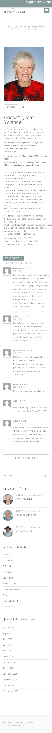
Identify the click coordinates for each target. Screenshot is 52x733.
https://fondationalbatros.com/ (21, 234)
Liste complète (26, 458)
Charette (7, 555)
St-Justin (7, 595)
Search (45, 475)
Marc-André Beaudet (23, 351)
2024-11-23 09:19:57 (19, 271)
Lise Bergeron (20, 385)
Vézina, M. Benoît (24, 531)
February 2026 (9, 662)
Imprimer (11, 107)
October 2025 (9, 685)
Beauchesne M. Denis (26, 515)
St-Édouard (8, 578)
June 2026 (7, 639)
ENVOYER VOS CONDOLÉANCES (18, 263)
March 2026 (8, 656)
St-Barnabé (8, 566)
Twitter (23, 107)
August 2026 (8, 627)
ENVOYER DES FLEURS (14, 268)
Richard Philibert (13, 722)
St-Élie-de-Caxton (10, 583)
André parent (20, 401)
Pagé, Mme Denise (24, 499)
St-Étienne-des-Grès (12, 589)
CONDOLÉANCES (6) (13, 258)
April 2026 (7, 651)
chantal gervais (21, 317)
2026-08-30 (21, 511)
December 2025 (10, 674)
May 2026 (7, 645)
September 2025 (10, 691)
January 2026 (8, 668)
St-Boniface (8, 572)
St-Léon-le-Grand (10, 601)
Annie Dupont (19, 421)
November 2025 (10, 680)
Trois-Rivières (9, 607)
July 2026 (7, 633)
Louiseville (7, 560)
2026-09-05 (21, 495)
